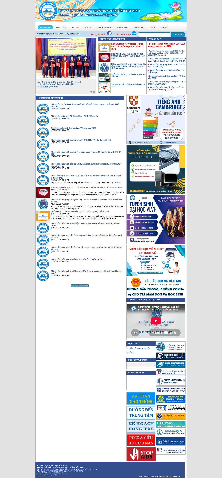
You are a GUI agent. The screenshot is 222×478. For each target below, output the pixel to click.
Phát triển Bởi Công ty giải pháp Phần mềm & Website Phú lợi (160, 476)
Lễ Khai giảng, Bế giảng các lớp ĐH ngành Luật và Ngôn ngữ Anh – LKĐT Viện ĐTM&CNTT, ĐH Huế (60, 84)
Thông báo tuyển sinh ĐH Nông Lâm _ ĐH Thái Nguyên (74, 116)
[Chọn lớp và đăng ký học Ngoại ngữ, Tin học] (104, 92)
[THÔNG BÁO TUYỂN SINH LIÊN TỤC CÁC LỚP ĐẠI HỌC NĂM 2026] (43, 221)
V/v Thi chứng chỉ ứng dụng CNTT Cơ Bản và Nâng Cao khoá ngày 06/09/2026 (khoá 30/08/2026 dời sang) (166, 53)
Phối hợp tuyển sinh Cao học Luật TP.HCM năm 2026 (73, 128)
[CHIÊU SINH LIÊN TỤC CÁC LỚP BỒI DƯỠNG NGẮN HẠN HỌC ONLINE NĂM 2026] (104, 62)
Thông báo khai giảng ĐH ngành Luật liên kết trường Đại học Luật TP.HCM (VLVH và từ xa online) (128, 66)
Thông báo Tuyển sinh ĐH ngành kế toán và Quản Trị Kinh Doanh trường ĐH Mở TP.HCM (167, 60)
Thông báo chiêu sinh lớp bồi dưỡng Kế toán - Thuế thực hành (77, 259)
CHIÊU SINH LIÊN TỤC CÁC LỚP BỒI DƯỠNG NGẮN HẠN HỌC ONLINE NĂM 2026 (128, 56)
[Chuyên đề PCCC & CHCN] (141, 440)
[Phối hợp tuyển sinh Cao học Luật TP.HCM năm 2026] (43, 138)
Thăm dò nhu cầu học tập (139, 348)
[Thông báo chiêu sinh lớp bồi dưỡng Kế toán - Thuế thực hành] (43, 269)
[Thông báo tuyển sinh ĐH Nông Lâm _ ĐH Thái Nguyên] (43, 126)
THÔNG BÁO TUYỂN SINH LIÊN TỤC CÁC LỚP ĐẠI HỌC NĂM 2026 (127, 46)
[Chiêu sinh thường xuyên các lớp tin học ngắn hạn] (104, 82)
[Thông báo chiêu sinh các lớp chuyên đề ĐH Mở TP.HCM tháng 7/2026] (43, 150)
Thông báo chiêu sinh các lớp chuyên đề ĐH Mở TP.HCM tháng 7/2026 (166, 88)
